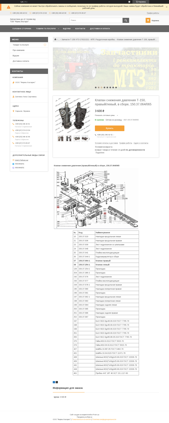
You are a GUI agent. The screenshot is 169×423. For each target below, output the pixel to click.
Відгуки (67, 29)
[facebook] (54, 383)
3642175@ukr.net (21, 160)
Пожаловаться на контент (81, 419)
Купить (109, 128)
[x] (57, 383)
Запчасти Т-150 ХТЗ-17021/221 (75, 39)
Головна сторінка (21, 29)
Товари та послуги (46, 29)
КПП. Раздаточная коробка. (103, 39)
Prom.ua (96, 415)
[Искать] (126, 20)
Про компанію (19, 50)
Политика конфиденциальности (104, 419)
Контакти (80, 29)
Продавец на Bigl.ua (84, 417)
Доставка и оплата (100, 29)
